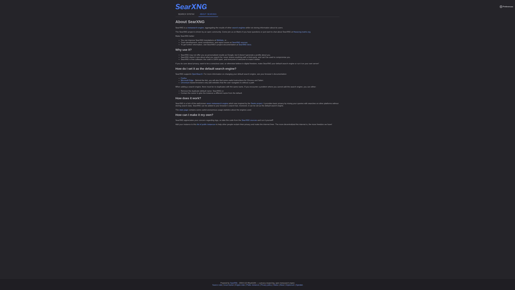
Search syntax (186, 14)
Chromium (185, 82)
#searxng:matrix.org (301, 32)
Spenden (299, 285)
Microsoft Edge (187, 80)
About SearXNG (208, 14)
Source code (217, 285)
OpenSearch (197, 74)
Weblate (220, 40)
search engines (238, 28)
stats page (183, 110)
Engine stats (240, 285)
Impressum (290, 285)
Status (275, 285)
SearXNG (234, 283)
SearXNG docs (245, 45)
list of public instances (206, 124)
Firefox (184, 78)
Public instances (253, 285)
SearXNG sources (239, 42)
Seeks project (256, 103)
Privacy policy (266, 285)
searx (209, 103)
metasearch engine (195, 28)
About (282, 285)
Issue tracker (229, 285)
